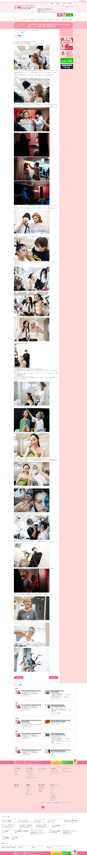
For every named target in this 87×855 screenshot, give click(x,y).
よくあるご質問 (70, 6)
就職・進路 (16, 784)
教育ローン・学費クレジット (30, 794)
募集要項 (28, 784)
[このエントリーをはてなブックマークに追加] (22, 32)
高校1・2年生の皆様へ (52, 3)
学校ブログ (51, 792)
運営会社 (42, 802)
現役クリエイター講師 (30, 770)
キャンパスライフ (65, 768)
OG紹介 (16, 773)
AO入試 (28, 788)
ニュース (51, 791)
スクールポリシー (17, 770)
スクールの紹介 (17, 768)
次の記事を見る (18, 677)
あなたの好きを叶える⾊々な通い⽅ (31, 777)
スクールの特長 (29, 768)
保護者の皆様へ (70, 3)
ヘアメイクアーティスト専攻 (54, 771)
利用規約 (51, 800)
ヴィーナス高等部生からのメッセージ (67, 771)
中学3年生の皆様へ (58, 3)
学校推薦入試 (28, 789)
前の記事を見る (53, 677)
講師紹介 (16, 771)
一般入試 (28, 791)
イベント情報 (52, 788)
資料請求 (67, 853)
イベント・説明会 (56, 853)
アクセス (64, 6)
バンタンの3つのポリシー (49, 802)
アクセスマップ (17, 774)
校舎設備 (63, 770)
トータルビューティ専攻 (53, 770)
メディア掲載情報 (52, 795)
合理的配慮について (57, 802)
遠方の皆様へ (64, 3)
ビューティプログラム (30, 773)
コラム (51, 794)
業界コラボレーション (30, 771)
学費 (27, 792)
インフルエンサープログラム (30, 774)
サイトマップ (71, 802)
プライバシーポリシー (53, 798)
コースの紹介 (52, 768)
